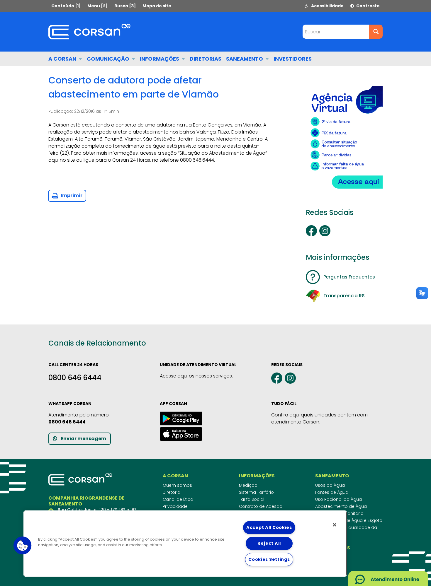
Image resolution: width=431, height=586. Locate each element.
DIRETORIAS (205, 58)
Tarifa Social (251, 499)
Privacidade (175, 506)
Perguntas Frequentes (349, 277)
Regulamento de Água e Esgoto (348, 520)
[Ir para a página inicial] (89, 31)
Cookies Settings (269, 559)
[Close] (334, 524)
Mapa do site (156, 6)
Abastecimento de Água (341, 506)
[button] (22, 545)
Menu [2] (97, 6)
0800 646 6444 (74, 377)
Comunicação (108, 58)
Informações (160, 58)
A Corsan (62, 58)
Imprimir (71, 195)
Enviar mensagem (83, 438)
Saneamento (245, 58)
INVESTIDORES (293, 58)
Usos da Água (330, 485)
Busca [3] (125, 6)
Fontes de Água (331, 492)
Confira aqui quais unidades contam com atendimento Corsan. (319, 418)
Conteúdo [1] (66, 6)
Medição (248, 485)
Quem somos (177, 485)
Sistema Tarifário (256, 492)
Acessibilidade (327, 6)
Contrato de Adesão (260, 506)
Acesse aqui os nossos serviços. (196, 376)
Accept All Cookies (269, 527)
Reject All (269, 543)
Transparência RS (344, 295)
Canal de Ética (178, 499)
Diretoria (171, 492)
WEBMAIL (326, 561)
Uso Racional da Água (338, 499)
